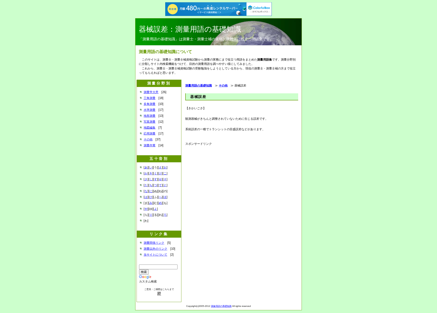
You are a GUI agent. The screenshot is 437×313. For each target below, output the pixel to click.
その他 (223, 85)
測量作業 (149, 145)
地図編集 (149, 127)
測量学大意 (151, 92)
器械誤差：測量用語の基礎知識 (190, 29)
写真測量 (149, 121)
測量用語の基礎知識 (198, 85)
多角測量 (149, 104)
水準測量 (149, 110)
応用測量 (149, 133)
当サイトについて (155, 254)
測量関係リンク (154, 242)
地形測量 (149, 115)
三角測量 (149, 98)
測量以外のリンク (155, 248)
